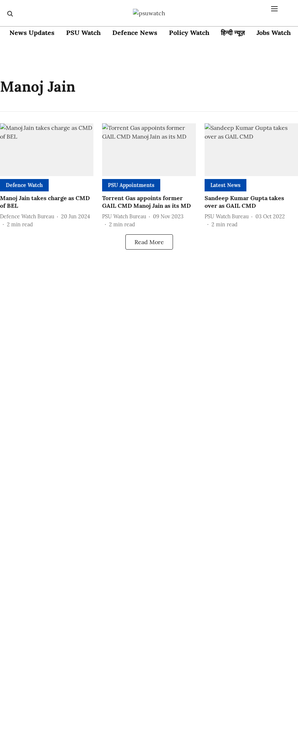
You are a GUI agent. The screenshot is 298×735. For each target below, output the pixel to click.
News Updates (32, 32)
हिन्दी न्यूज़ (233, 32)
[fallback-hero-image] (46, 149)
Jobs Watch (274, 32)
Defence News (134, 32)
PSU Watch (83, 32)
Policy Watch (189, 32)
